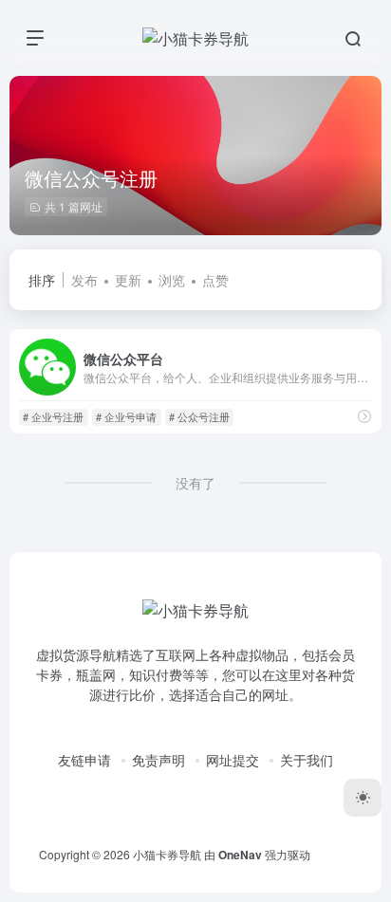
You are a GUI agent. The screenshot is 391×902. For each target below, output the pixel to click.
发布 (84, 279)
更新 (128, 279)
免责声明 (158, 759)
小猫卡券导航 (167, 854)
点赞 (215, 279)
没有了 (195, 482)
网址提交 (232, 759)
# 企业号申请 (126, 416)
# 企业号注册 (53, 416)
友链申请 (84, 759)
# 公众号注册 (199, 416)
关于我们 (306, 759)
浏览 (171, 279)
